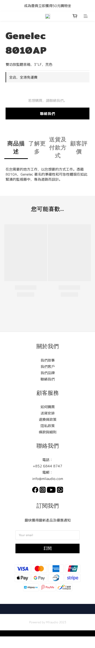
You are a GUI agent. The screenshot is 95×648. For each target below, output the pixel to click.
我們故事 (48, 360)
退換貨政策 (47, 419)
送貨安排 (48, 413)
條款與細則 (47, 432)
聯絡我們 (47, 113)
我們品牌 (48, 372)
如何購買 (48, 406)
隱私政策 (48, 425)
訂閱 (48, 548)
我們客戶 (48, 366)
